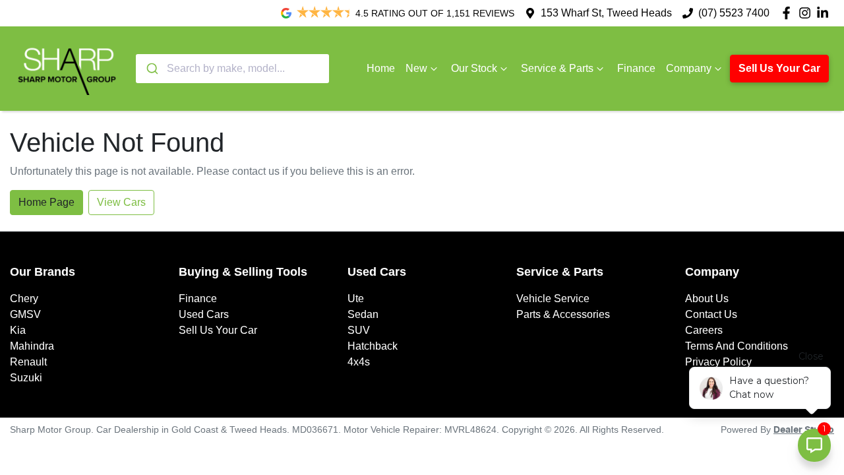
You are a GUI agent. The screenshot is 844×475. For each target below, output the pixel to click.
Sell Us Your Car (779, 68)
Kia (18, 330)
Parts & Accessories (563, 314)
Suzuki (26, 377)
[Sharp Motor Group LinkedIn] (825, 13)
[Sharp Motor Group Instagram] (807, 13)
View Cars (121, 202)
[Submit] (151, 68)
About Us (707, 298)
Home (381, 68)
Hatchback (372, 346)
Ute (355, 298)
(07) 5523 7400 (733, 12)
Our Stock (474, 68)
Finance (636, 68)
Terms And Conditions (736, 346)
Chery (24, 298)
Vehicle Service (552, 298)
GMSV (25, 314)
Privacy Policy (718, 361)
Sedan (362, 314)
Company (688, 68)
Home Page (46, 202)
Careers (704, 330)
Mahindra (32, 346)
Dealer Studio (803, 430)
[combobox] (232, 68)
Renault (28, 361)
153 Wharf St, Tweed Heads (606, 12)
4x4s (358, 361)
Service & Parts (557, 68)
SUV (358, 330)
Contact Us (711, 314)
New (416, 68)
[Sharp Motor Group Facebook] (789, 13)
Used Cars (204, 314)
